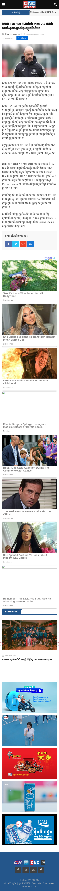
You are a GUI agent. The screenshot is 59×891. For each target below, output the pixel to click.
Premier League (12, 34)
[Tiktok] (41, 870)
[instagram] (25, 870)
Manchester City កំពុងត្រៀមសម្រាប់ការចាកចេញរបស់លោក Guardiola (25, 665)
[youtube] (33, 870)
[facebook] (18, 870)
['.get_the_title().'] (29, 637)
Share (23, 38)
